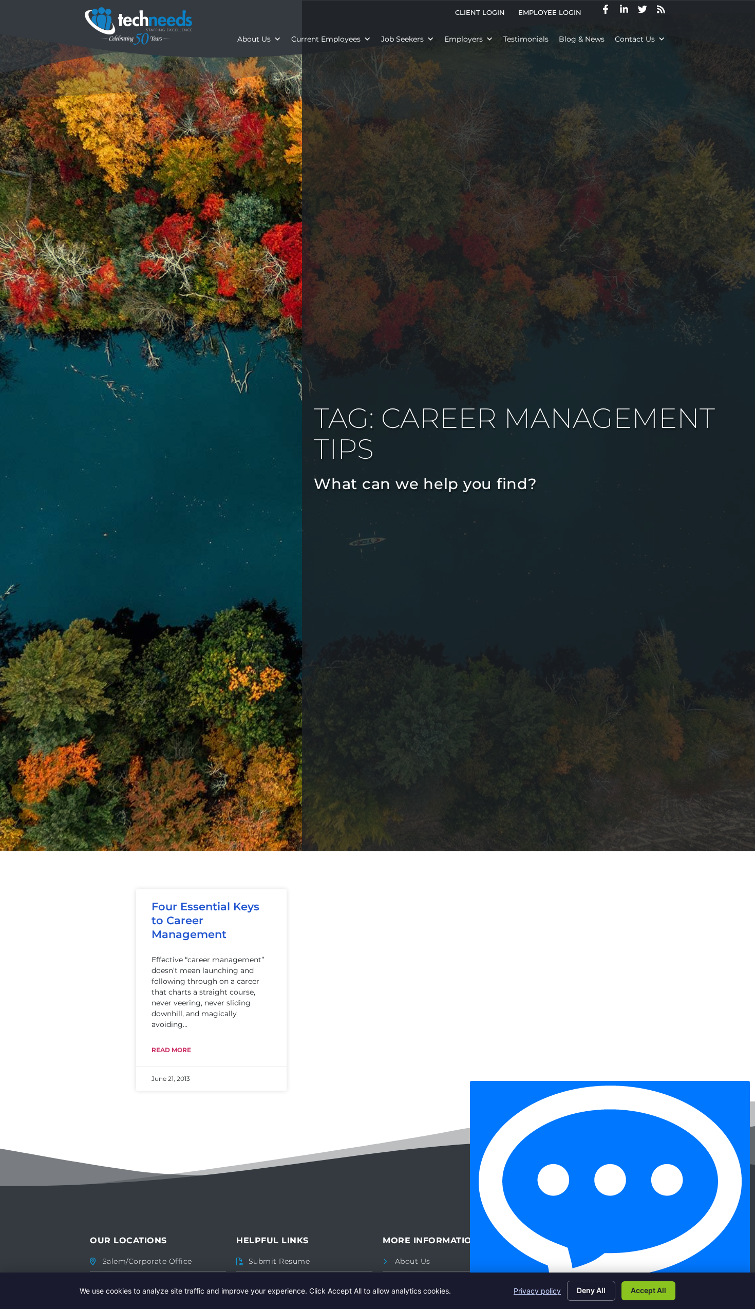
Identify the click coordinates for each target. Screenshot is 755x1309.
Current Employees (326, 39)
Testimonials (526, 39)
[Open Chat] (610, 1192)
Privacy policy (537, 1290)
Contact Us (635, 39)
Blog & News (582, 39)
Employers (463, 39)
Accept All (648, 1290)
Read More (171, 1050)
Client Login (483, 15)
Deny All (591, 1290)
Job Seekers (402, 39)
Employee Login (553, 15)
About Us (254, 39)
